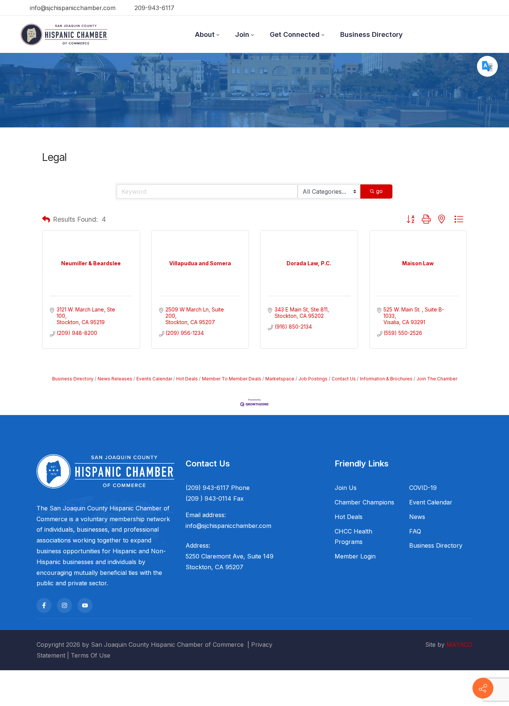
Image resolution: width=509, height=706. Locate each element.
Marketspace (279, 379)
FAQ (415, 531)
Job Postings (313, 379)
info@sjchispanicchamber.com (72, 8)
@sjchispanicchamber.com (233, 525)
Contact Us (344, 379)
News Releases (115, 379)
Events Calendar (154, 379)
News (417, 516)
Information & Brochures (386, 379)
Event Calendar (430, 502)
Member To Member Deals (231, 379)
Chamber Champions (364, 502)
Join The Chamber (437, 379)
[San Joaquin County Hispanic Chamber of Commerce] (64, 34)
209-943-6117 (153, 8)
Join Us (346, 487)
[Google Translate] (487, 66)
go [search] (379, 191)
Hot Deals (187, 379)
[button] (46, 219)
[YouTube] (85, 605)
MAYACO (459, 644)
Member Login (355, 556)
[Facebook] (44, 605)
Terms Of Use (90, 655)
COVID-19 (423, 487)
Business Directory (73, 379)
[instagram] (64, 605)
